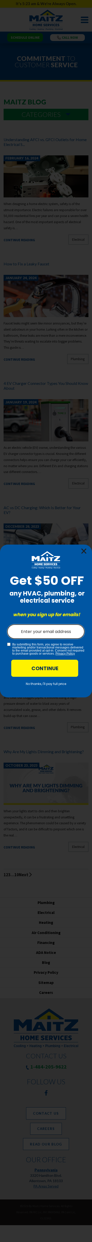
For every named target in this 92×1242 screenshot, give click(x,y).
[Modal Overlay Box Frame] (46, 621)
